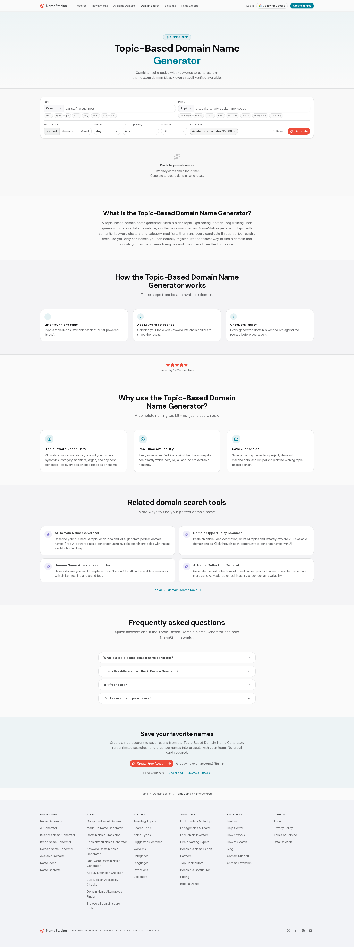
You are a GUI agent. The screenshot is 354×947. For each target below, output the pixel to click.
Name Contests (50, 870)
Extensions (141, 870)
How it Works (100, 5)
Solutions (170, 5)
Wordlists (140, 849)
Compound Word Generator (106, 821)
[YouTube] (310, 930)
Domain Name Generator (56, 849)
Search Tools (143, 828)
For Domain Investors (194, 835)
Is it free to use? (115, 684)
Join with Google (274, 5)
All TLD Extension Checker (105, 872)
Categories (141, 856)
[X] (288, 930)
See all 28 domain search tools (175, 590)
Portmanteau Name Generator (107, 842)
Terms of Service (285, 835)
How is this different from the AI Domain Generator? (140, 671)
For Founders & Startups (196, 821)
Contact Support (238, 856)
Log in (250, 5)
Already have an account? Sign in (200, 763)
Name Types (142, 835)
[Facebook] (296, 930)
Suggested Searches (148, 842)
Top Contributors (191, 863)
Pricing (184, 877)
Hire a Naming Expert (194, 842)
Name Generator (51, 821)
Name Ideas (48, 863)
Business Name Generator (57, 835)
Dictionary (140, 877)
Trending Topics (145, 821)
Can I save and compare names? (127, 698)
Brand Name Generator (55, 842)
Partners (186, 856)
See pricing (176, 772)
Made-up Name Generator (105, 828)
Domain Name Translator (103, 835)
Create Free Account (151, 763)
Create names (302, 5)
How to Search (237, 842)
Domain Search (150, 5)
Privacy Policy (283, 828)
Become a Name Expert (196, 849)
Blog (230, 849)
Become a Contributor (195, 870)
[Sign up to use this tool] (177, 142)
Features (81, 5)
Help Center (235, 828)
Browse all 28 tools (199, 772)
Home (144, 793)
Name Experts (190, 5)
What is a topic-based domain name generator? (138, 657)
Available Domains (124, 5)
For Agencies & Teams (195, 828)
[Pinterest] (303, 930)
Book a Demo (189, 883)
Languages (141, 863)
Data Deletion (283, 842)
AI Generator (48, 828)
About (278, 821)
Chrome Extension (239, 863)
